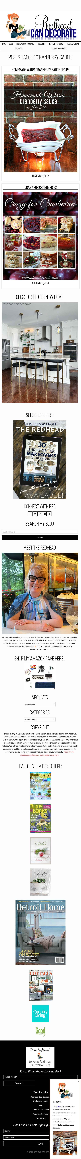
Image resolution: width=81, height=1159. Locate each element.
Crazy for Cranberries (40, 187)
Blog (11, 44)
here (58, 1106)
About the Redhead (40, 1110)
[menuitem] (3, 44)
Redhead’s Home (73, 44)
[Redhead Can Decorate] (40, 26)
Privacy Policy (40, 1118)
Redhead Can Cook (56, 44)
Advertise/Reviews (40, 1114)
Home (4, 44)
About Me (41, 44)
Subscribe (18, 48)
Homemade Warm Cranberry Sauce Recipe (40, 69)
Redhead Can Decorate (25, 44)
